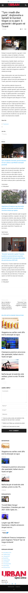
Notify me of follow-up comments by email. (14, 423)
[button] (2, 5)
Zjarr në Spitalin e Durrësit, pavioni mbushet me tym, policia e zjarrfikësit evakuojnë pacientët (14, 162)
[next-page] (5, 382)
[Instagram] (6, 584)
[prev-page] (3, 382)
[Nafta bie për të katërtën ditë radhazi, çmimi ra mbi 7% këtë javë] (14, 365)
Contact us (18, 586)
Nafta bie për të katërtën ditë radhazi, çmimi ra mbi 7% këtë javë (13, 376)
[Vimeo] (12, 584)
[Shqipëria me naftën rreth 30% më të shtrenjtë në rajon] (14, 323)
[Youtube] (15, 584)
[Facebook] (8, 32)
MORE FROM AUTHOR (18, 315)
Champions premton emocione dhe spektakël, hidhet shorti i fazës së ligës (13, 354)
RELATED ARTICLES (7, 315)
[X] (11, 32)
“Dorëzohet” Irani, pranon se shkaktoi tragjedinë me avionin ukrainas (21, 305)
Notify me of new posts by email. (11, 426)
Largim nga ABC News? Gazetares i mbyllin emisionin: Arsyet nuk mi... (13, 525)
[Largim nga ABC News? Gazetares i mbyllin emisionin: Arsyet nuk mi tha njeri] (14, 517)
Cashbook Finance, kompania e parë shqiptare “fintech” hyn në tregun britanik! (13, 540)
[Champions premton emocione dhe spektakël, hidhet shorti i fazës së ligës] (14, 343)
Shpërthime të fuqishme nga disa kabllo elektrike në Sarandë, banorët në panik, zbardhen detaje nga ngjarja (13, 208)
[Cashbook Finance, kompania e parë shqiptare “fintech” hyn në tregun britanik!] (14, 533)
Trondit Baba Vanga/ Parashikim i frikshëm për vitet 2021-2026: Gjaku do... (13, 507)
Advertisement (11, 586)
